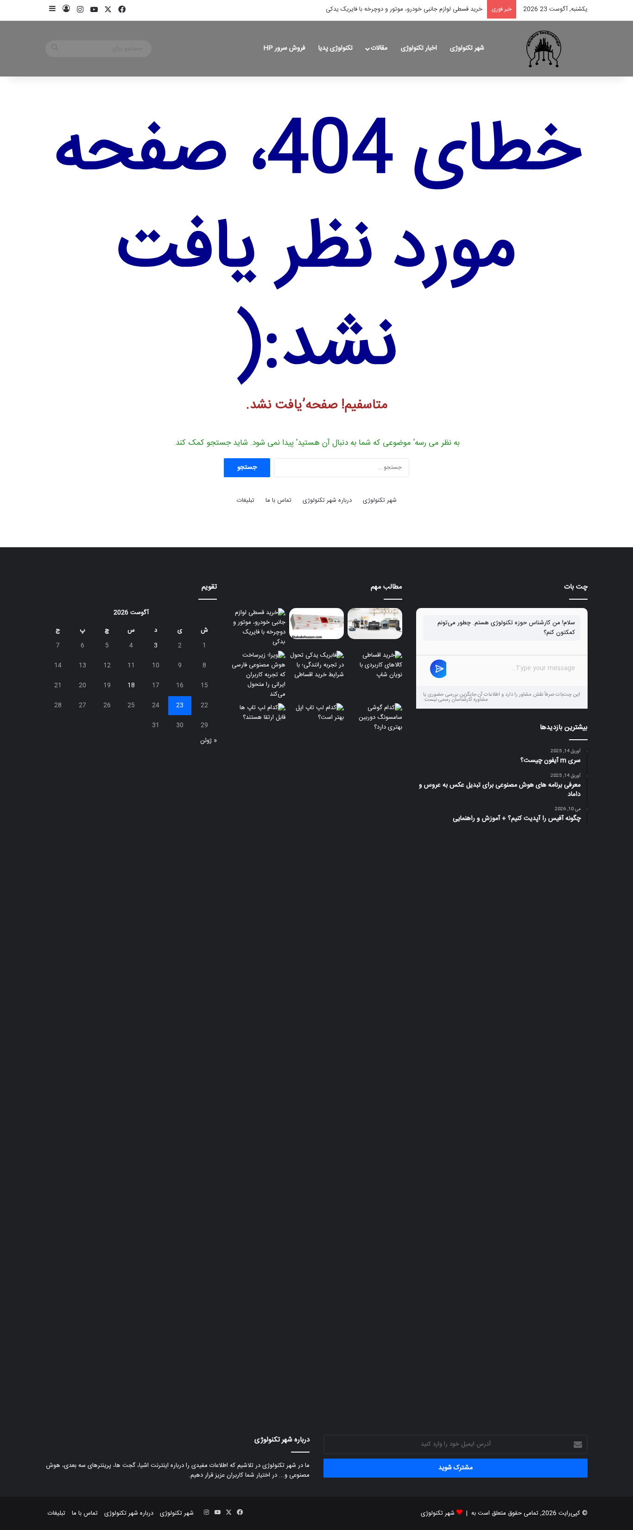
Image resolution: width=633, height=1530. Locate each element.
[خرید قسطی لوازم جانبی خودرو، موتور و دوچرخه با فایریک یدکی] (258, 627)
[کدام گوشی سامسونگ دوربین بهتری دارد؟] (375, 1051)
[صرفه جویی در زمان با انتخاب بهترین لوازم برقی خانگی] (375, 623)
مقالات (379, 48)
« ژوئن (208, 741)
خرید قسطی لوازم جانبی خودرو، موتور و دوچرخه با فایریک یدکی (404, 9)
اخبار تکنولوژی (419, 48)
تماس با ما (278, 501)
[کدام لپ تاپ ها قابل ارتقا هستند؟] (258, 718)
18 (131, 685)
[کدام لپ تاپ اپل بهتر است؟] (316, 1051)
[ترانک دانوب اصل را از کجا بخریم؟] (316, 623)
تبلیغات (245, 501)
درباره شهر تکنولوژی (327, 501)
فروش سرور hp (284, 48)
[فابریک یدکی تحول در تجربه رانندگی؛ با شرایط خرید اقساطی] (316, 666)
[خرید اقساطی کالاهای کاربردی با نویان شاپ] (375, 666)
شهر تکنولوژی (467, 48)
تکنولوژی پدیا (335, 48)
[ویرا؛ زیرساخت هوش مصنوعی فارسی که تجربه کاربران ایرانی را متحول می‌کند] (258, 675)
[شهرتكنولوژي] (544, 48)
